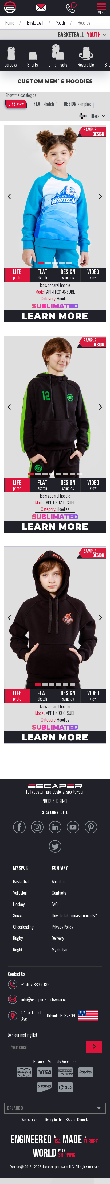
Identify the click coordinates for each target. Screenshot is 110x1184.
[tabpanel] (55, 196)
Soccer (18, 915)
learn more (55, 316)
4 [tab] (62, 263)
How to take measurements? (74, 915)
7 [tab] (72, 474)
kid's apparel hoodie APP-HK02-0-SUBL (55, 502)
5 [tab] (69, 263)
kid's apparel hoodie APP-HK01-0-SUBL (55, 292)
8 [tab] (79, 474)
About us (58, 881)
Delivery (58, 938)
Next (101, 196)
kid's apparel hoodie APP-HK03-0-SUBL (55, 713)
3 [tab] (55, 263)
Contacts (59, 892)
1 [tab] (41, 263)
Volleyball (20, 892)
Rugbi (17, 949)
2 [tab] (48, 263)
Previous (9, 196)
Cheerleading (23, 926)
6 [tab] (65, 474)
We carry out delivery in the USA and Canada (55, 1119)
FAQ (55, 904)
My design (59, 949)
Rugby (18, 938)
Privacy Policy (62, 926)
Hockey (19, 904)
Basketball (21, 881)
